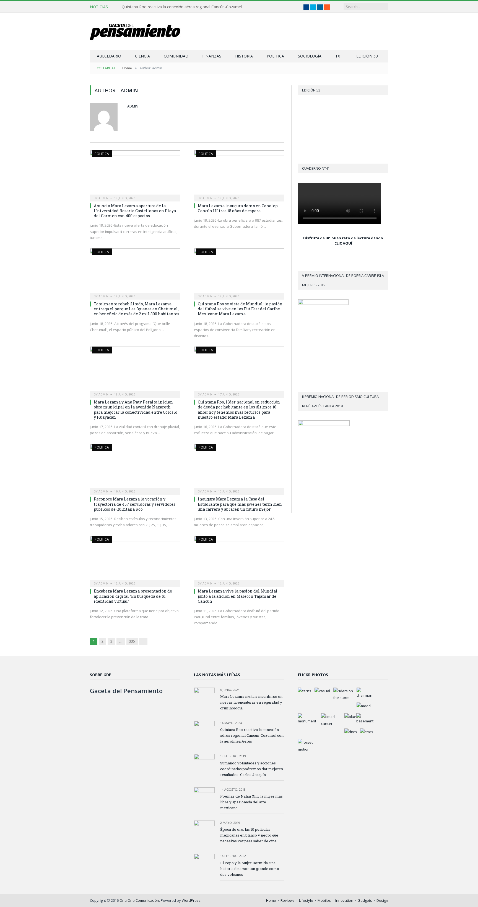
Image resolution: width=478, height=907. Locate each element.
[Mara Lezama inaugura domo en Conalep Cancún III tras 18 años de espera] (239, 174)
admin (132, 106)
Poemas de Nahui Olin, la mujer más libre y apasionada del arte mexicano (251, 802)
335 (132, 641)
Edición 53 (367, 56)
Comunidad (176, 56)
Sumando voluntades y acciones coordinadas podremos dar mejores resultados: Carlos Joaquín (251, 769)
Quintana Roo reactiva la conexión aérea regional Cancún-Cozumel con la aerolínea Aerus (185, 6)
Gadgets (365, 900)
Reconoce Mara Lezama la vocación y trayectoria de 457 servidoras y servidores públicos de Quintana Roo (134, 504)
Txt (338, 56)
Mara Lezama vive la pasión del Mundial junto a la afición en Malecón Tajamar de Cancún (237, 596)
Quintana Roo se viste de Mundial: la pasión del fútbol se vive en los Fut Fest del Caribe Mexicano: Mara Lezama (240, 308)
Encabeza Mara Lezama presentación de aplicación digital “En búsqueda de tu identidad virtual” (133, 596)
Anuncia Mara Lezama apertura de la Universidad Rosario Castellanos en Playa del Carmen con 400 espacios (135, 210)
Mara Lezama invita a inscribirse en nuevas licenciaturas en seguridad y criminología (251, 702)
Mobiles (324, 900)
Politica (275, 56)
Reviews (287, 900)
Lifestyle (306, 900)
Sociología (309, 56)
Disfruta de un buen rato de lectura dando (343, 237)
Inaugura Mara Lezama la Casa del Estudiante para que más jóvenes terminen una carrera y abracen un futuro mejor (240, 504)
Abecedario (109, 56)
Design (382, 900)
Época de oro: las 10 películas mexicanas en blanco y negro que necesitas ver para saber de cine (249, 835)
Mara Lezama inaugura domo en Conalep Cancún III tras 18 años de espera (238, 208)
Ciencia (142, 56)
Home (271, 900)
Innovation (344, 900)
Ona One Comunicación (139, 900)
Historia (244, 56)
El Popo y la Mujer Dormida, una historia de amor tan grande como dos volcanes (249, 868)
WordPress (191, 900)
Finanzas (211, 56)
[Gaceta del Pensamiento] (139, 31)
